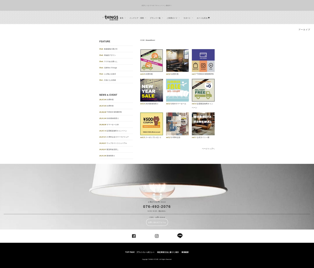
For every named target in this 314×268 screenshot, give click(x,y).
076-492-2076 (157, 206)
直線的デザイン (110, 55)
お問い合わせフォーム (157, 222)
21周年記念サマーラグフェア (118, 137)
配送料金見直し (112, 149)
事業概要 (185, 252)
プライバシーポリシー (145, 252)
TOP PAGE (130, 252)
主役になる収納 (110, 80)
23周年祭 (110, 99)
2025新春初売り (113, 118)
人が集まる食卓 (110, 74)
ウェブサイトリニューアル (117, 143)
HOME (142, 40)
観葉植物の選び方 (111, 49)
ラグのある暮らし (111, 61)
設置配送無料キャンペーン (117, 131)
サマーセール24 (113, 124)
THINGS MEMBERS (114, 112)
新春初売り (111, 156)
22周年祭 (110, 106)
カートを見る (202, 18)
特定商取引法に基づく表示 (169, 252)
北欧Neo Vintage (110, 68)
